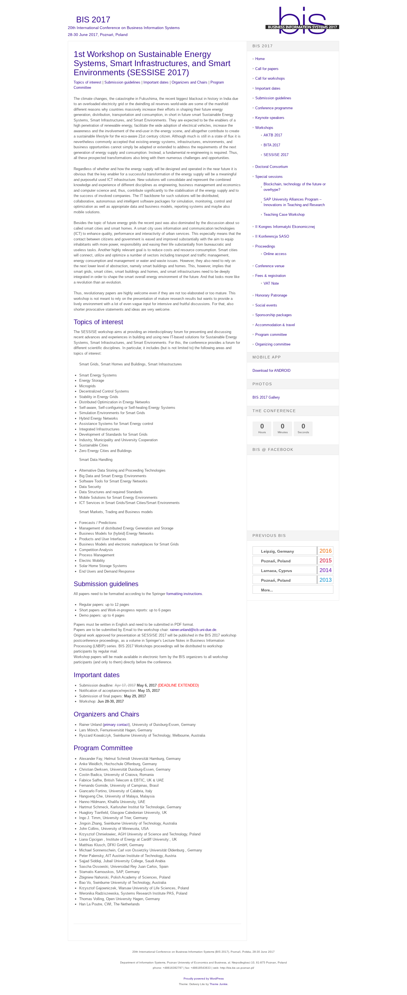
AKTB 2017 (273, 135)
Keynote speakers (269, 118)
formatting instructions (184, 594)
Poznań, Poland (276, 561)
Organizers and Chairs (189, 82)
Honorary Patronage (271, 295)
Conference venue (269, 266)
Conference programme (274, 108)
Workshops (264, 128)
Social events (266, 305)
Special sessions (269, 177)
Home (260, 59)
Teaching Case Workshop (284, 214)
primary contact (116, 725)
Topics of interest (87, 82)
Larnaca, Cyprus (276, 570)
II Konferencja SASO (272, 236)
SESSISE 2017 (276, 155)
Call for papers (267, 69)
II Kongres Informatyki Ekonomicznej (285, 227)
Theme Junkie (219, 984)
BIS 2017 (93, 19)
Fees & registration (270, 276)
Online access (275, 254)
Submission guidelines (122, 82)
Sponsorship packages (273, 315)
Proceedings (265, 246)
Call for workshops (270, 78)
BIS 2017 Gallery (266, 397)
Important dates (156, 82)
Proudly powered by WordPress (204, 978)
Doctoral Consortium (271, 167)
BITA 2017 (272, 145)
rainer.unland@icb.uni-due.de (193, 630)
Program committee (271, 334)
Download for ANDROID (271, 370)
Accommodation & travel (275, 325)
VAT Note (271, 283)
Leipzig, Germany (277, 551)
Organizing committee (272, 344)
